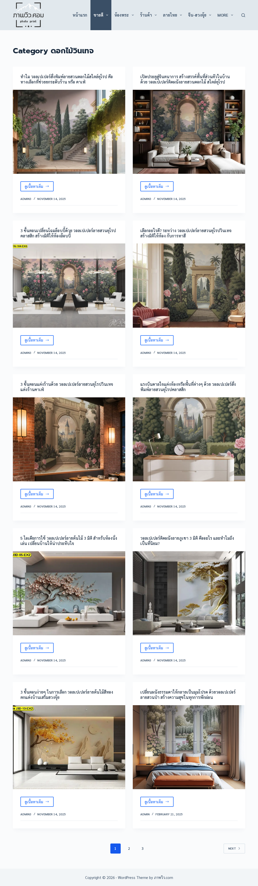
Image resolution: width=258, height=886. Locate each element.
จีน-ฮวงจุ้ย (197, 15)
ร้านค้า (146, 15)
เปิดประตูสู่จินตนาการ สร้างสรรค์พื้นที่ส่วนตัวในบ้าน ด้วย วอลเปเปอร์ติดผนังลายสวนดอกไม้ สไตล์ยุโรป (185, 79)
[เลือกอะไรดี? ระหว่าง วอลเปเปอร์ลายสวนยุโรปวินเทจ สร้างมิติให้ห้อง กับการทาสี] (189, 285)
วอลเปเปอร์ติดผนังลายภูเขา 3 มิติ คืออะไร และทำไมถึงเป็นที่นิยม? (187, 540)
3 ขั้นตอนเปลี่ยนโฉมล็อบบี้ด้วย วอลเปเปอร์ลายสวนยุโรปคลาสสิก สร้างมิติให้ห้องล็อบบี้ (68, 233)
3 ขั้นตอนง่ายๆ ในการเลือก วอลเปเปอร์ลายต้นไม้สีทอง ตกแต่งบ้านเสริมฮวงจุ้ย (66, 694)
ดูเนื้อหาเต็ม (39, 187)
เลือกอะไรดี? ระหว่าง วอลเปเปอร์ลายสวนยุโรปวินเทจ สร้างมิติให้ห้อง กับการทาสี (186, 233)
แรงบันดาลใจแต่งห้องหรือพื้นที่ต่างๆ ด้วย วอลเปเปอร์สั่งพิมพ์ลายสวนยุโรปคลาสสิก (188, 387)
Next (232, 848)
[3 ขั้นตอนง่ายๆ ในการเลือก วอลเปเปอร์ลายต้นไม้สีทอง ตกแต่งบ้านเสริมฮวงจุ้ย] (69, 747)
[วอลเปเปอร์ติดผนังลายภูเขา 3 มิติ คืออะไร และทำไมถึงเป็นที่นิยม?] (189, 593)
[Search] (243, 15)
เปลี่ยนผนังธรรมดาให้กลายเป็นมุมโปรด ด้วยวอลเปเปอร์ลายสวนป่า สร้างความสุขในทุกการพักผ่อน (188, 694)
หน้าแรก (80, 15)
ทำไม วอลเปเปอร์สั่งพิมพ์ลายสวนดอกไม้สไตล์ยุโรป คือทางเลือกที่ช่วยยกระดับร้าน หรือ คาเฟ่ (66, 79)
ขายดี (98, 15)
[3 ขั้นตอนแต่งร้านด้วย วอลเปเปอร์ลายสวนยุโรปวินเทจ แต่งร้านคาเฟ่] (69, 439)
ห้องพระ (121, 15)
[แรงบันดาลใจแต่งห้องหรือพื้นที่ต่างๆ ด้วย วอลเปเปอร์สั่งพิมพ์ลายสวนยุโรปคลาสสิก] (189, 439)
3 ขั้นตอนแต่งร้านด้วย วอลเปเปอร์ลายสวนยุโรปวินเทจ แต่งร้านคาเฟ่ (66, 387)
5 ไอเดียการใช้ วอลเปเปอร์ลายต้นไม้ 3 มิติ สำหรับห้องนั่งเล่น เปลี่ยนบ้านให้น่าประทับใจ (68, 540)
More (222, 15)
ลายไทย (170, 15)
